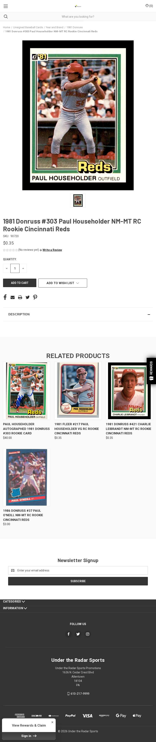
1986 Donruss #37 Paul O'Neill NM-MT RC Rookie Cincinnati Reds (23, 515)
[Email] (13, 297)
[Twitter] (28, 297)
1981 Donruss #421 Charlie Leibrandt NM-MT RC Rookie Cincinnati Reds (128, 428)
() (151, 6)
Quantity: (10, 259)
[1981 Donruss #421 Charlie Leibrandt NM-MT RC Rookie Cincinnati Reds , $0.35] (129, 391)
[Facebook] (5, 297)
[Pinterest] (35, 297)
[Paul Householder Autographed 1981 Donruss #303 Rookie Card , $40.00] (26, 391)
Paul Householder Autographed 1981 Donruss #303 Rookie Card (26, 428)
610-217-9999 (80, 693)
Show (151, 371)
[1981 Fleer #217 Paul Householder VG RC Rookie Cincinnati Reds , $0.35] (78, 391)
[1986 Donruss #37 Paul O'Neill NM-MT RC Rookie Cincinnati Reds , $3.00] (26, 477)
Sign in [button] (26, 736)
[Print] (20, 297)
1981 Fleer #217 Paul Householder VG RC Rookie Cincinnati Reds (76, 428)
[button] (51, 250)
